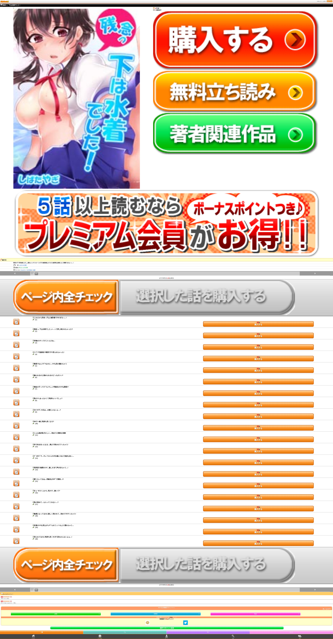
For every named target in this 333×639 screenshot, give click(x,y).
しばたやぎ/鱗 (22, 265)
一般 (41, 632)
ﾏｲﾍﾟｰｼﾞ (166, 638)
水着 (34, 270)
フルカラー (23, 270)
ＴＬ (125, 632)
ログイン (329, 1)
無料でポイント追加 (167, 628)
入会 (300, 638)
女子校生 (29, 270)
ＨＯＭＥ (33, 638)
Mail (255, 614)
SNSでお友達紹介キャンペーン (244, 608)
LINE (55, 614)
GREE (155, 614)
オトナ (291, 632)
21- (36, 273)
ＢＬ (208, 632)
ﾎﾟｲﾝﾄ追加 (100, 638)
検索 (233, 638)
